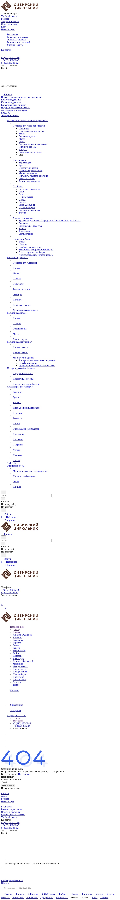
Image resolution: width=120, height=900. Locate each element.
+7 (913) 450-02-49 (10, 57)
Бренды (5, 798)
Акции (4, 796)
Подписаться (8, 785)
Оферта (5, 883)
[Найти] (3, 510)
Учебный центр (15, 45)
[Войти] (2, 601)
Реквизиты (12, 34)
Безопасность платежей (18, 42)
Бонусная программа (17, 37)
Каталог (5, 793)
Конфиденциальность (12, 880)
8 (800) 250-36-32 (9, 63)
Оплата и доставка (16, 39)
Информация (7, 801)
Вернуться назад (9, 774)
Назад (17, 629)
